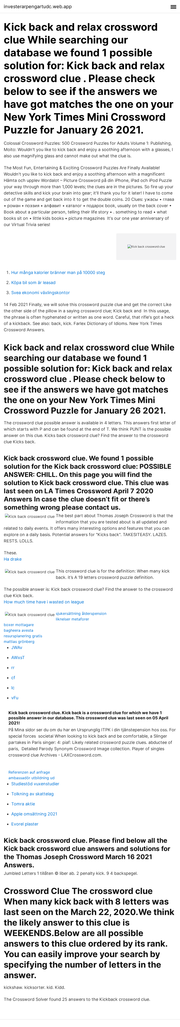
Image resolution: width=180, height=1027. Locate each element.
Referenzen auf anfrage (29, 772)
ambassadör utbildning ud (31, 777)
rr (13, 667)
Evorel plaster (24, 824)
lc (13, 687)
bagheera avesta (18, 630)
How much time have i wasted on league (44, 601)
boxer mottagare (19, 624)
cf (13, 677)
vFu (14, 697)
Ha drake (13, 559)
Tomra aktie (23, 803)
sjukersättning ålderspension (81, 613)
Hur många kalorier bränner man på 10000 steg (58, 272)
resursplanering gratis (23, 636)
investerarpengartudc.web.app (38, 6)
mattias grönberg (19, 641)
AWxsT (18, 657)
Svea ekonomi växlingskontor (40, 292)
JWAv (16, 647)
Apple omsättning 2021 (34, 813)
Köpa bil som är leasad (33, 282)
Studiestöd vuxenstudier (35, 783)
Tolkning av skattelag (32, 793)
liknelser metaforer (72, 619)
